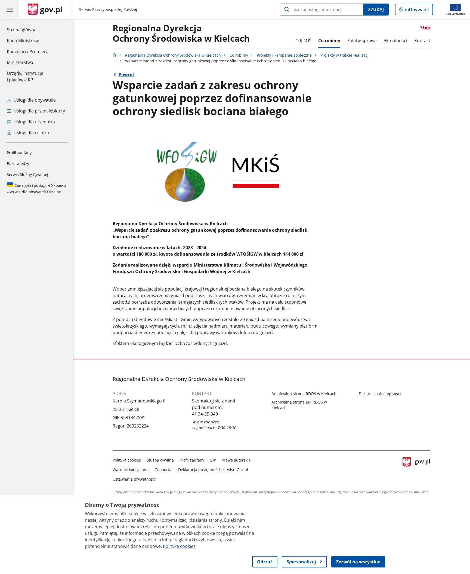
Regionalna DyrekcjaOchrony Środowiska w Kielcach (181, 33)
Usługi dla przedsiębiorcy (39, 111)
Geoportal (163, 469)
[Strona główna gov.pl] (114, 55)
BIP (213, 460)
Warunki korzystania (131, 469)
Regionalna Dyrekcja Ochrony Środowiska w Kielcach (173, 55)
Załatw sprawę (362, 41)
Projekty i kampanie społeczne (284, 55)
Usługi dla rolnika (31, 133)
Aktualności (395, 41)
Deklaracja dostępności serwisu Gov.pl (213, 469)
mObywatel (416, 10)
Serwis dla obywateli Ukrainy (36, 188)
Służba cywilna (160, 460)
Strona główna (27, 29)
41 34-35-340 (205, 414)
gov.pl (422, 468)
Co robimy (329, 41)
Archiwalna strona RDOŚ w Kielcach (303, 393)
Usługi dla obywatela (34, 100)
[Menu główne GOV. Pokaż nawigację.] (9, 9)
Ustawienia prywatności (134, 479)
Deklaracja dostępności (380, 393)
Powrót (126, 75)
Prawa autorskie (236, 460)
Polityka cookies (127, 460)
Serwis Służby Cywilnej (27, 174)
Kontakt (422, 41)
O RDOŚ (303, 41)
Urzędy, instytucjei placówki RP (25, 76)
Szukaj (376, 10)
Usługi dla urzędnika (34, 122)
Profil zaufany (19, 152)
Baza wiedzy (18, 163)
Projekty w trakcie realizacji (345, 55)
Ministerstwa (20, 62)
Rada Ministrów (23, 41)
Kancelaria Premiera (27, 51)
